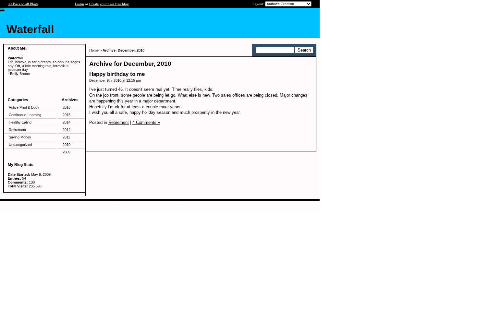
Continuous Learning (25, 115)
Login (79, 4)
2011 (66, 137)
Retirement (17, 130)
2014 (66, 122)
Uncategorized (20, 145)
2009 (66, 152)
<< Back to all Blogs (23, 4)
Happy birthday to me (117, 74)
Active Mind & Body (24, 107)
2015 (66, 115)
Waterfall (150, 205)
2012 (66, 130)
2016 (66, 107)
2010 (66, 145)
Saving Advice (198, 205)
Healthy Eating (20, 122)
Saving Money (20, 137)
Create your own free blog (109, 4)
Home (94, 50)
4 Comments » (146, 122)
